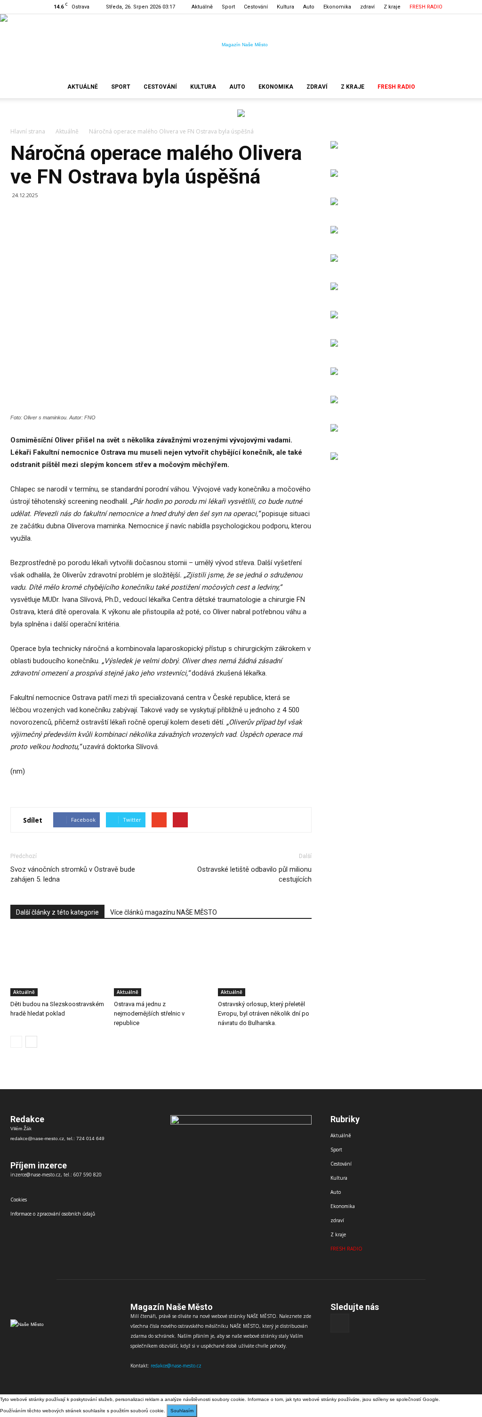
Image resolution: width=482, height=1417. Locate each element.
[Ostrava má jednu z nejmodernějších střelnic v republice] (161, 964)
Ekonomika (337, 7)
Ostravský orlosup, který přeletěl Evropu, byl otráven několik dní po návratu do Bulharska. (263, 1013)
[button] (460, 86)
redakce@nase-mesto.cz (176, 1365)
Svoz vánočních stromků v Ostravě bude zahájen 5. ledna (72, 874)
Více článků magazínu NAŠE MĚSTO (163, 912)
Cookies (18, 1199)
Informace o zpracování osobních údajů (52, 1213)
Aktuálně (202, 7)
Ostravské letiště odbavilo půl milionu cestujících (254, 874)
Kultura (285, 7)
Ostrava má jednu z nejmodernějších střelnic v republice (149, 1013)
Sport (228, 7)
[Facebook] (465, 6)
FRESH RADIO (426, 7)
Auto (308, 7)
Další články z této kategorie (57, 912)
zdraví (367, 7)
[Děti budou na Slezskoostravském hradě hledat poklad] (57, 964)
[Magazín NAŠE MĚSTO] (241, 44)
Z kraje (392, 7)
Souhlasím (181, 1410)
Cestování (256, 7)
